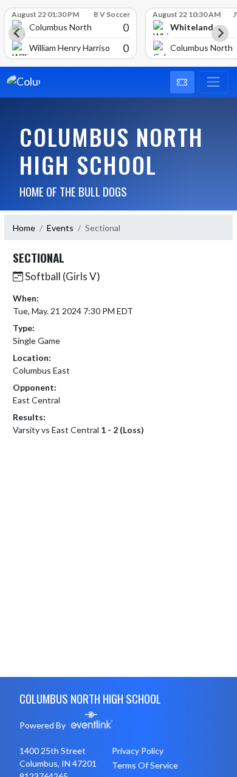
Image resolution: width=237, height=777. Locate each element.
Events (60, 228)
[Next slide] (219, 33)
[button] (182, 82)
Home (24, 228)
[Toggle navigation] (213, 82)
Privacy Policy (137, 750)
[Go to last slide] (17, 33)
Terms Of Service (145, 765)
